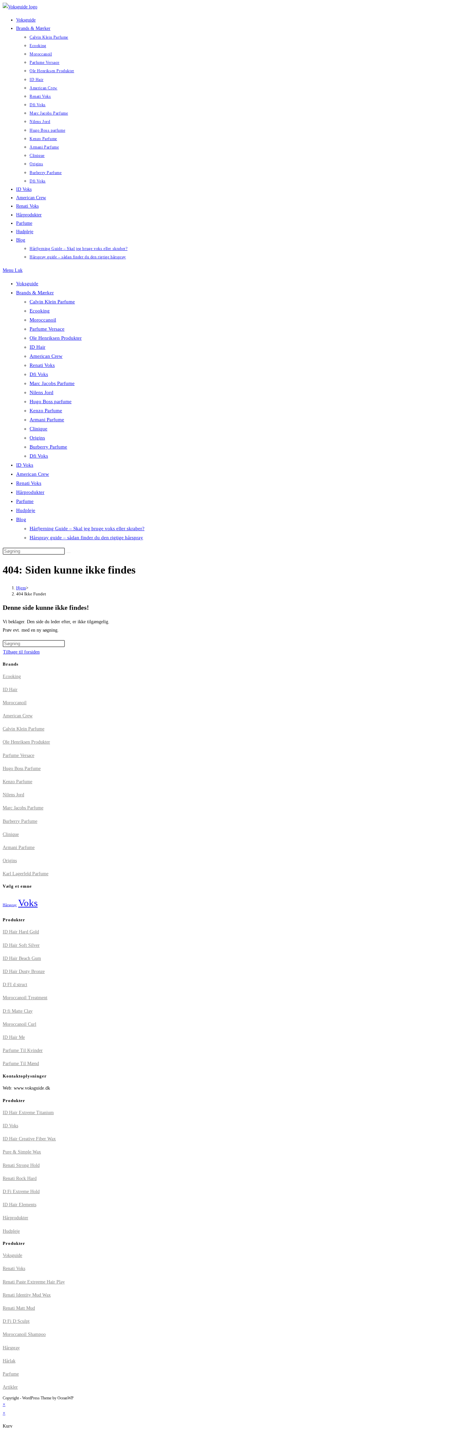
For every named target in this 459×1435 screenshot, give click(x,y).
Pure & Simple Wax (22, 1151)
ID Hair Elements (19, 1204)
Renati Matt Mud (19, 1308)
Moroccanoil (43, 320)
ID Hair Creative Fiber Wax (29, 1138)
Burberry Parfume (48, 447)
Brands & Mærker (35, 292)
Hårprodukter (30, 492)
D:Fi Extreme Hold (21, 1191)
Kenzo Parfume (46, 410)
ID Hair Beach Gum (22, 958)
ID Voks (24, 465)
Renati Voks (42, 365)
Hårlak (9, 1360)
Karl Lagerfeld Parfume (25, 873)
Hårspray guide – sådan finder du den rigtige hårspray (86, 537)
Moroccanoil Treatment (25, 997)
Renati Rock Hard (20, 1178)
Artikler (10, 1387)
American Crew (46, 356)
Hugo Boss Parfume (22, 768)
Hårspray (10, 905)
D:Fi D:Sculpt (16, 1321)
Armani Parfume (47, 419)
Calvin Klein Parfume (52, 301)
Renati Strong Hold (21, 1165)
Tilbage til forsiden (21, 652)
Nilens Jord (41, 392)
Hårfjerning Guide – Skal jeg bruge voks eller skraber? (87, 528)
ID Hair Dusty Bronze (24, 971)
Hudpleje (25, 510)
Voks (28, 902)
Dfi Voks (39, 374)
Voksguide (27, 283)
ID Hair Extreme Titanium (28, 1112)
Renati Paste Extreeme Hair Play (34, 1281)
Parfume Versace (47, 329)
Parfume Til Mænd (21, 1063)
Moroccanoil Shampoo (24, 1334)
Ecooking (40, 310)
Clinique (38, 428)
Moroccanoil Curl (19, 1024)
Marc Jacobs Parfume (52, 383)
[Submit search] (68, 552)
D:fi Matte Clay (18, 1011)
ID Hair (37, 347)
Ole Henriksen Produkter (56, 338)
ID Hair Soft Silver (21, 945)
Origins (37, 437)
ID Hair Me (14, 1037)
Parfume (25, 501)
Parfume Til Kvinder (23, 1050)
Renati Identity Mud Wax (27, 1295)
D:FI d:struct (15, 984)
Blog (21, 519)
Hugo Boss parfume (51, 401)
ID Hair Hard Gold (21, 931)
